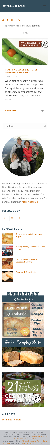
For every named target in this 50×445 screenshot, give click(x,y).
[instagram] (12, 218)
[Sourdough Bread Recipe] (7, 276)
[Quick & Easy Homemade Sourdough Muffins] (7, 263)
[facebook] (4, 218)
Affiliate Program (28, 441)
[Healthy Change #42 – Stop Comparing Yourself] (25, 51)
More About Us (30, 201)
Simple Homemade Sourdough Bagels (29, 235)
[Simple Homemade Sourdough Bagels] (7, 238)
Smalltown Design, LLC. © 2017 (33, 443)
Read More (11, 110)
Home (24, 33)
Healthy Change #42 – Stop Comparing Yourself (21, 71)
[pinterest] (19, 218)
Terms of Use (38, 436)
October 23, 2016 (11, 76)
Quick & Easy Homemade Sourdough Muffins (26, 260)
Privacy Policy (30, 439)
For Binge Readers (11, 419)
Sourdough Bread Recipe (26, 272)
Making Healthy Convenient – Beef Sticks (30, 247)
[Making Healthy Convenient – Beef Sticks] (7, 250)
